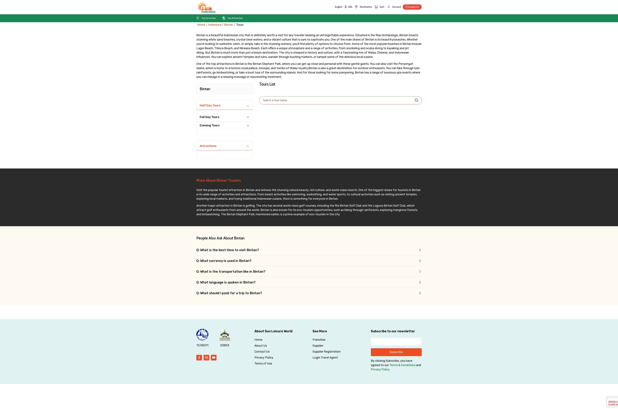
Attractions (208, 146)
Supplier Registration (327, 351)
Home (201, 25)
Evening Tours (210, 125)
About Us (260, 345)
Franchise (319, 339)
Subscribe (396, 352)
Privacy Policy (263, 357)
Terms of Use (263, 363)
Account (396, 7)
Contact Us (262, 351)
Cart (382, 7)
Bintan (228, 25)
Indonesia (214, 25)
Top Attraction (235, 18)
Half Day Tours (210, 105)
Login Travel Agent (325, 357)
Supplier (318, 345)
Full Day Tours (209, 117)
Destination (366, 7)
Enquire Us (413, 7)
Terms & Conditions (402, 365)
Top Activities (208, 18)
